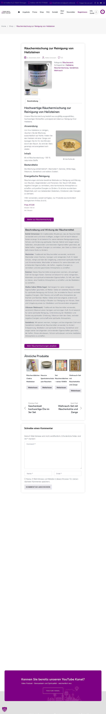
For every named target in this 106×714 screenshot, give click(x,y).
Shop (42, 12)
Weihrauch (58, 70)
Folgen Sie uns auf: (86, 3)
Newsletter (71, 12)
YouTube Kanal (53, 691)
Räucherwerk (68, 62)
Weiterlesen (32, 387)
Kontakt (55, 12)
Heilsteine (69, 65)
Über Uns (62, 12)
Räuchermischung (61, 68)
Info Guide (92, 12)
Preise (34, 12)
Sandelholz (73, 68)
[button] (48, 64)
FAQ (47, 12)
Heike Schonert (50, 58)
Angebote (26, 12)
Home (3, 26)
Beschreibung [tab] (32, 101)
